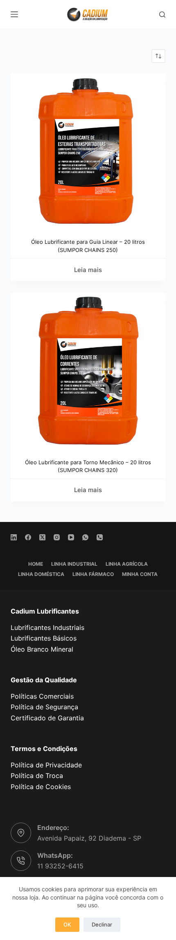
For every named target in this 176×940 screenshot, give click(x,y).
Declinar (102, 924)
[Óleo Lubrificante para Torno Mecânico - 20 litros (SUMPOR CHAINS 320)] (88, 370)
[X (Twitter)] (42, 537)
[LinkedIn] (14, 537)
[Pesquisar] (162, 14)
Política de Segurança (44, 707)
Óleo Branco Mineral (42, 649)
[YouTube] (71, 537)
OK (67, 924)
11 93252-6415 (60, 866)
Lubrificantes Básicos (44, 638)
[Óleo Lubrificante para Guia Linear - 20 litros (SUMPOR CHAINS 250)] (88, 150)
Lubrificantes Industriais (47, 627)
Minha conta (140, 574)
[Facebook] (28, 537)
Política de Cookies (41, 787)
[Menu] (14, 14)
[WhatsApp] (85, 537)
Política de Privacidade (46, 765)
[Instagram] (57, 537)
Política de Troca (37, 775)
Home (35, 564)
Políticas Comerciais (42, 696)
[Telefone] (100, 537)
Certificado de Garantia (47, 718)
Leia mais (88, 270)
